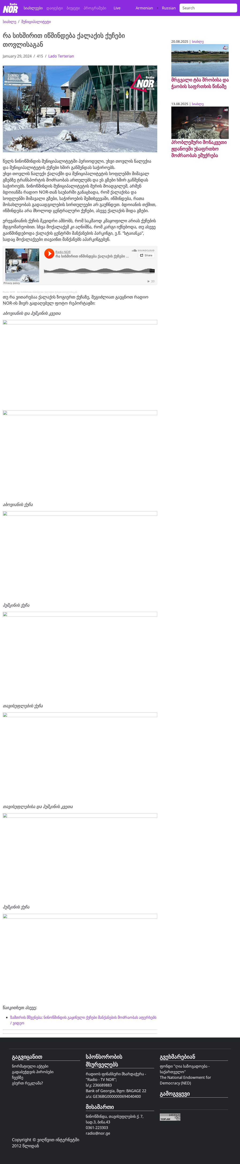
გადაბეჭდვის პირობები (32, 1071)
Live (117, 8)
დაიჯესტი (54, 8)
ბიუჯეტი (73, 8)
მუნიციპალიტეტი (36, 21)
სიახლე (9, 21)
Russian (169, 8)
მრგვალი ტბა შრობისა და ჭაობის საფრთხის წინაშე (200, 83)
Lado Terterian (61, 56)
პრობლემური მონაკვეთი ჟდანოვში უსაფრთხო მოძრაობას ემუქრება (199, 148)
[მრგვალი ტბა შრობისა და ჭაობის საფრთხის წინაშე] (200, 59)
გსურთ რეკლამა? (27, 1083)
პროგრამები (95, 8)
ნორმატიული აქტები (30, 1066)
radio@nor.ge (98, 1133)
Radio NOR (9, 292)
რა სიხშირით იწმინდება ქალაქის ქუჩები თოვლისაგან (47, 292)
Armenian (144, 8)
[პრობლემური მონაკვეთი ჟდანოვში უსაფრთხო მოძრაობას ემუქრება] (200, 122)
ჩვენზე (17, 1077)
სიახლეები (33, 8)
